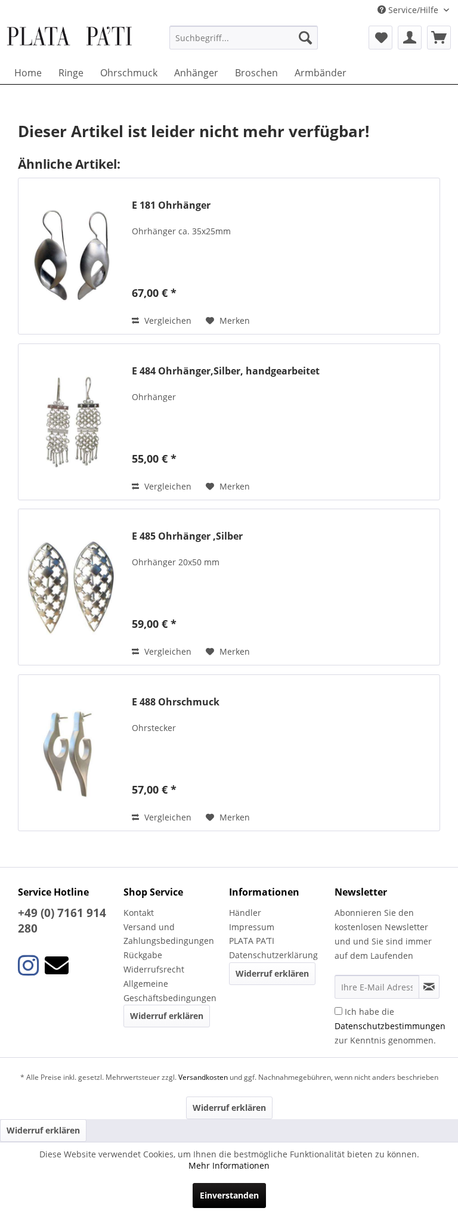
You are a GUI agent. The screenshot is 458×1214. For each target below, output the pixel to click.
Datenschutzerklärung (273, 955)
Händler (245, 912)
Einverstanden (229, 1195)
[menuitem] (243, 37)
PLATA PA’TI (251, 940)
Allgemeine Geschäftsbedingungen (169, 991)
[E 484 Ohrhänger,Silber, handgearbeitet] (72, 422)
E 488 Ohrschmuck (175, 702)
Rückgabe (142, 955)
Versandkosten (203, 1077)
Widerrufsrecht (153, 969)
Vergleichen (166, 320)
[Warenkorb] (439, 37)
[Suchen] (305, 37)
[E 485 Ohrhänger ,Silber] (72, 587)
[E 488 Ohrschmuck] (72, 753)
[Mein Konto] (410, 37)
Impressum (251, 927)
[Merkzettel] (380, 37)
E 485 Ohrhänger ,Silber (187, 536)
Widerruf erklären (166, 1015)
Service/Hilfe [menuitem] (413, 10)
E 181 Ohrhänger (171, 205)
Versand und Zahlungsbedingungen (168, 934)
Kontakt (138, 912)
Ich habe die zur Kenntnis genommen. (390, 1026)
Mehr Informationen (229, 1165)
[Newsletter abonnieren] (429, 987)
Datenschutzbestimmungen (390, 1026)
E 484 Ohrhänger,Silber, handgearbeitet (226, 371)
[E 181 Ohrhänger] (72, 256)
